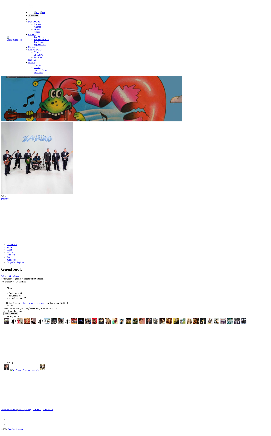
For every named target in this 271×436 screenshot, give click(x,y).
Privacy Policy (24, 409)
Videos (37, 32)
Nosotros (37, 409)
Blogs (36, 52)
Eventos (31, 47)
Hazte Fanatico (11, 314)
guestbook (11, 260)
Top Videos (39, 42)
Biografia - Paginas (15, 262)
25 (17, 298)
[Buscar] (29, 12)
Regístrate (33, 15)
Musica (37, 29)
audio (9, 247)
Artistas (37, 24)
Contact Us (48, 409)
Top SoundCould (41, 39)
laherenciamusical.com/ (33, 303)
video (9, 249)
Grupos (37, 65)
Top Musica (39, 37)
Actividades (12, 244)
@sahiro (5, 199)
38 (15, 293)
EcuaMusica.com (15, 429)
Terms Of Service (9, 409)
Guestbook (14, 276)
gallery (10, 252)
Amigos (37, 27)
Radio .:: (32, 60)
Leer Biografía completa (14, 311)
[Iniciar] (29, 19)
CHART (32, 34)
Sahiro (4, 276)
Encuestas (38, 72)
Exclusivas (38, 55)
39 (15, 295)
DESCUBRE (34, 21)
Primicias (38, 57)
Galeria (37, 67)
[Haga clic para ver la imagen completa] (91, 120)
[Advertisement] (135, 221)
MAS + (31, 62)
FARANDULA (35, 49)
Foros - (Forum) (41, 70)
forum (9, 257)
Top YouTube (40, 44)
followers (11, 254)
